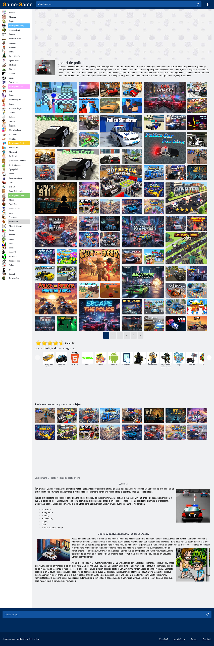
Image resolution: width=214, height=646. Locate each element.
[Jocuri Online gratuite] (18, 4)
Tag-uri (194, 639)
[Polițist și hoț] (110, 223)
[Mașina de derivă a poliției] (45, 156)
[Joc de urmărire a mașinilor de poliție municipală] (154, 323)
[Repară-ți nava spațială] (132, 306)
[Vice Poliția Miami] (89, 189)
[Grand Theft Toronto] (45, 323)
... (120, 335)
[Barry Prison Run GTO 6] (154, 122)
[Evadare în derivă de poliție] (89, 206)
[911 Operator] (197, 172)
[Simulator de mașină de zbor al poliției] (89, 139)
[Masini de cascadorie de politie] (56, 131)
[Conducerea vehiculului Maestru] (154, 206)
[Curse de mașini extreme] (132, 206)
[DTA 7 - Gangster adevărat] (45, 273)
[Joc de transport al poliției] (154, 172)
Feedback (206, 639)
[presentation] (37, 357)
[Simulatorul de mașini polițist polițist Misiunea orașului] (132, 156)
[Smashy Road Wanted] (186, 248)
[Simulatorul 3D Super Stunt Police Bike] (197, 139)
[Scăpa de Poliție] (99, 315)
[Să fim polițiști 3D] (132, 105)
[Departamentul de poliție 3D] (110, 206)
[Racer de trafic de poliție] (132, 256)
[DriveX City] (110, 290)
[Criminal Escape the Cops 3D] (197, 223)
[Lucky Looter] (56, 97)
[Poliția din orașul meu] (154, 256)
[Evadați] (45, 172)
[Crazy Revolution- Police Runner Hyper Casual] (89, 105)
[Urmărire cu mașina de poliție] (197, 156)
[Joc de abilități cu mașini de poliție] (197, 273)
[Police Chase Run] (154, 189)
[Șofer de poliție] (110, 156)
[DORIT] (186, 198)
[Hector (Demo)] (132, 323)
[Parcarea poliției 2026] (176, 172)
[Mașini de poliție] (78, 164)
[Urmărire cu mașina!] (165, 97)
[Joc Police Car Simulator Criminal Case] (176, 122)
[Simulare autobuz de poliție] (89, 223)
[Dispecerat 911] (56, 198)
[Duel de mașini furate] (154, 306)
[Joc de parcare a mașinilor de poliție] (197, 290)
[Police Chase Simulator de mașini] (45, 256)
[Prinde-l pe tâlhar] (99, 265)
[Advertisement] (79, 34)
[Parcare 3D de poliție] (121, 181)
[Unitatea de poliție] (67, 273)
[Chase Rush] (176, 323)
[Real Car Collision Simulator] (132, 89)
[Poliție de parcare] (165, 148)
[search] (198, 4)
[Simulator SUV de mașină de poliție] (110, 239)
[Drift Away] (197, 105)
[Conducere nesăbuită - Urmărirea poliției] (56, 231)
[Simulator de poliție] (121, 131)
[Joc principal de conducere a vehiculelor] (89, 290)
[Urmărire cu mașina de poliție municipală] (143, 231)
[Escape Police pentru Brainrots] (67, 256)
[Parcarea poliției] (176, 306)
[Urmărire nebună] (143, 282)
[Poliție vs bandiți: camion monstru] (56, 298)
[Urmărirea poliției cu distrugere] (197, 89)
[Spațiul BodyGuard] (67, 323)
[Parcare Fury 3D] (110, 105)
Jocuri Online (179, 639)
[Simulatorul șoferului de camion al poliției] (89, 122)
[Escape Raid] (197, 323)
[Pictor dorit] (197, 122)
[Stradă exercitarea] (89, 89)
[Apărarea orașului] (197, 306)
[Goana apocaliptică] (110, 89)
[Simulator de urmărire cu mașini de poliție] (176, 273)
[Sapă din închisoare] (176, 290)
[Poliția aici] (89, 239)
